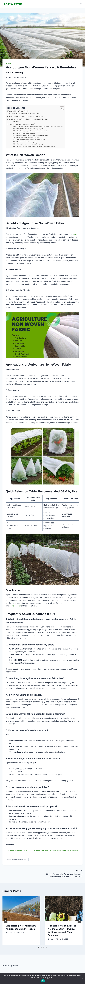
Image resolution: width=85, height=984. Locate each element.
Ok (43, 981)
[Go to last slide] (5, 920)
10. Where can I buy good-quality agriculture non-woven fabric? (35, 146)
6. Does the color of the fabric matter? (27, 137)
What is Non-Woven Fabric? (18, 111)
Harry (10, 77)
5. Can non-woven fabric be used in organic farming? (32, 135)
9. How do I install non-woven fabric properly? (30, 144)
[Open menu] (81, 4)
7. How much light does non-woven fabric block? (30, 139)
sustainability (15, 606)
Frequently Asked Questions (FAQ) (22, 124)
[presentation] (21, 908)
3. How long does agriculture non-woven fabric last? (31, 131)
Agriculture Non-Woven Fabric (17, 859)
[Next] (79, 920)
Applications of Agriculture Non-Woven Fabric (26, 116)
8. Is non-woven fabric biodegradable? (27, 142)
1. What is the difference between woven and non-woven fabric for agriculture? (39, 126)
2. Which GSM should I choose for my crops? (29, 129)
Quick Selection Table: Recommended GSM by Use (28, 119)
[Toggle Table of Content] (61, 108)
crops (75, 234)
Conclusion (15, 121)
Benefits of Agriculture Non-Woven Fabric (24, 114)
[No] (82, 978)
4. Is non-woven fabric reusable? (26, 133)
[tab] (38, 947)
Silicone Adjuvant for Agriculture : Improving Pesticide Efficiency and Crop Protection (43, 850)
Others (8, 63)
